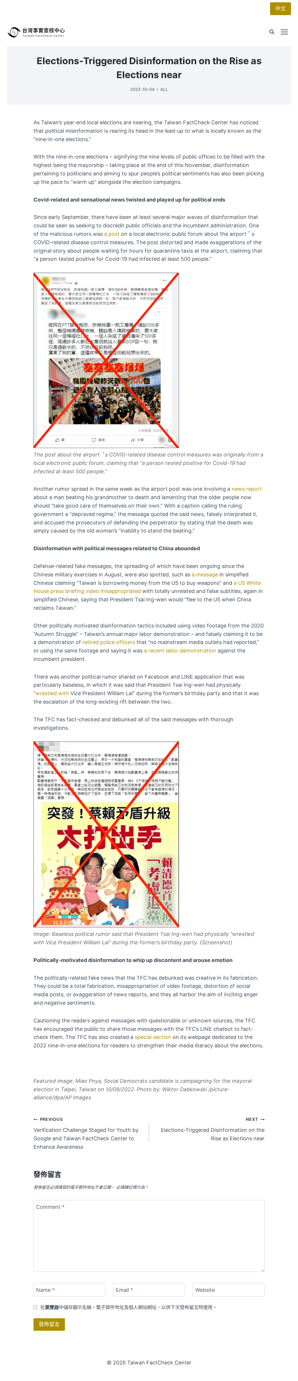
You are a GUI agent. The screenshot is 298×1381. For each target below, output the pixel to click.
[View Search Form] (271, 32)
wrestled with (52, 693)
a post (111, 234)
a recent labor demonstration (179, 651)
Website (205, 1290)
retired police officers (108, 642)
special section (152, 1037)
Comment (50, 1207)
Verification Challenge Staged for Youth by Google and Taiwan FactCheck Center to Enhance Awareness (86, 1133)
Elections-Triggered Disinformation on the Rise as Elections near (213, 1129)
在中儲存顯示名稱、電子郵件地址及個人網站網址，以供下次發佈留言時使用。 (128, 1307)
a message (204, 574)
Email (124, 1290)
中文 (280, 9)
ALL (164, 89)
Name (45, 1290)
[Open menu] (284, 32)
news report (246, 489)
